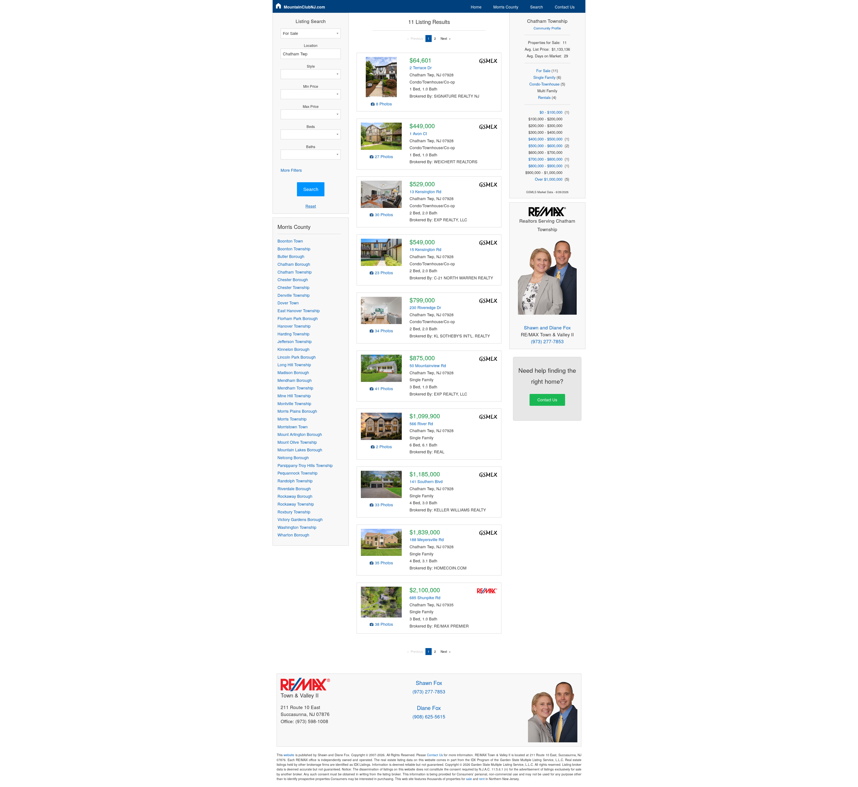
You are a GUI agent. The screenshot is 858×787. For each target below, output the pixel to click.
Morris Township (292, 419)
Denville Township (294, 295)
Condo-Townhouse (544, 84)
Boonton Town (290, 241)
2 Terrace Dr (421, 67)
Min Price (310, 86)
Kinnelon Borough (293, 349)
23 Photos (384, 272)
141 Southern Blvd (426, 481)
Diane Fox (429, 708)
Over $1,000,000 (548, 179)
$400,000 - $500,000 (545, 139)
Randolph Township (295, 481)
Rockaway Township (296, 504)
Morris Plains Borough (297, 411)
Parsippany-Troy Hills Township (305, 465)
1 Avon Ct (418, 133)
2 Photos (384, 446)
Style (311, 66)
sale (469, 779)
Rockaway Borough (295, 496)
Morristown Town (293, 426)
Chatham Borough (294, 264)
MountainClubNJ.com (304, 7)
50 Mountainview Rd (428, 365)
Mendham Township (295, 388)
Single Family (544, 77)
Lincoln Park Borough (297, 357)
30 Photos (384, 214)
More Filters (291, 170)
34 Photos (384, 330)
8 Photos (384, 104)
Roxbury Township (294, 512)
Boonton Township (294, 248)
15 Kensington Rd (425, 249)
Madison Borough (293, 372)
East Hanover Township (299, 310)
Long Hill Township (294, 364)
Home (476, 7)
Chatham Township (295, 272)
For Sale (543, 70)
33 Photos (384, 504)
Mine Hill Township (294, 395)
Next (444, 38)
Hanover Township (294, 326)
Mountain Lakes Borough (300, 449)
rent (482, 779)
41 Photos (384, 388)
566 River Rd (421, 423)
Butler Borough (291, 256)
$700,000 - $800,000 (545, 159)
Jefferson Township (295, 341)
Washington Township (297, 527)
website (289, 755)
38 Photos (384, 624)
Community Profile (547, 28)
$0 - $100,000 (551, 112)
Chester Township (293, 287)
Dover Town (288, 303)
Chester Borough (293, 279)
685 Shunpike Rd (425, 597)
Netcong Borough (293, 457)
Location (311, 45)
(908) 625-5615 (428, 716)
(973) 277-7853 (547, 341)
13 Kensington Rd (425, 191)
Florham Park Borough (298, 318)
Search (536, 7)
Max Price (311, 106)
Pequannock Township (298, 473)
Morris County (505, 7)
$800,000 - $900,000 (545, 165)
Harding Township (293, 334)
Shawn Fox (429, 683)
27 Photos (384, 156)
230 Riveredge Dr (425, 307)
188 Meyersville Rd (427, 539)
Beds (311, 126)
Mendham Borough (295, 380)
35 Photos (384, 562)
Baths (310, 146)
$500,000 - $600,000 (545, 145)
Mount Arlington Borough (300, 434)
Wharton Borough (293, 535)
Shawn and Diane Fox (547, 327)
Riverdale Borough (294, 488)
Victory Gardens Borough (300, 519)
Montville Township (294, 403)
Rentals (544, 97)
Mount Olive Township (297, 442)
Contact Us (565, 7)
